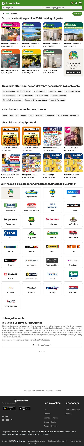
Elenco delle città (50, 422)
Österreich (14, 432)
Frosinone (25, 96)
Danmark (60, 432)
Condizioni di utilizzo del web (57, 441)
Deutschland (51, 432)
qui (8, 340)
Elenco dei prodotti (51, 426)
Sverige (36, 434)
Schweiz (42, 432)
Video (5, 116)
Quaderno (74, 116)
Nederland (22, 434)
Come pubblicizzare (72, 409)
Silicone (64, 116)
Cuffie (30, 116)
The (11, 116)
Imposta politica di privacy (36, 441)
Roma (9, 91)
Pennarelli (50, 116)
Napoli (23, 91)
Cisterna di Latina (36, 100)
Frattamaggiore (13, 100)
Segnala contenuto (51, 418)
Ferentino (57, 100)
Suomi (67, 432)
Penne (23, 116)
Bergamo (72, 91)
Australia (22, 432)
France (73, 432)
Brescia (39, 91)
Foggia (55, 91)
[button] (76, 3)
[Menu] (80, 3)
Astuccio (39, 116)
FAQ (45, 409)
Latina (9, 96)
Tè (58, 116)
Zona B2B (69, 414)
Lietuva (15, 434)
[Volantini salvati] (72, 3)
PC (17, 116)
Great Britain (6, 434)
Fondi (42, 96)
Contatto (47, 414)
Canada (35, 432)
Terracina (58, 96)
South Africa (44, 434)
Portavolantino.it (19, 441)
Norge (29, 434)
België (29, 432)
